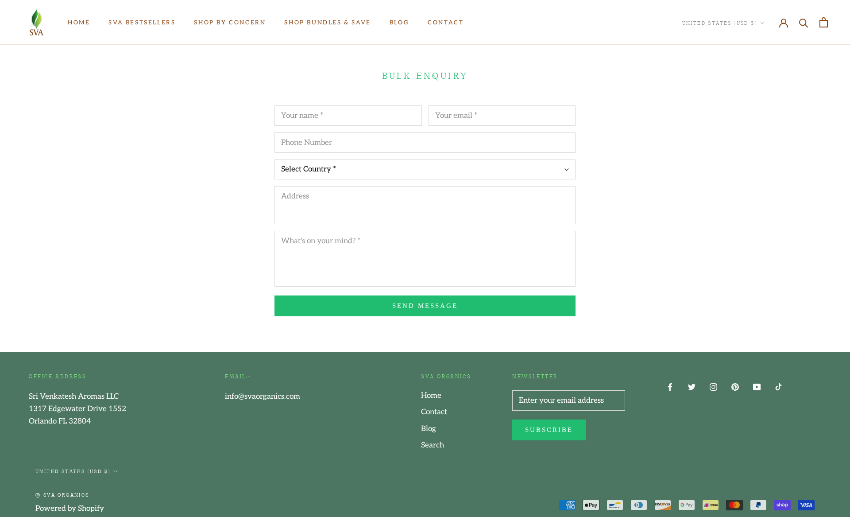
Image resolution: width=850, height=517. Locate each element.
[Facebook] (670, 387)
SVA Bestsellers (141, 22)
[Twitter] (691, 387)
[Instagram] (713, 387)
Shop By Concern (230, 22)
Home (79, 22)
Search (432, 445)
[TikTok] (778, 387)
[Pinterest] (735, 387)
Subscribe (549, 429)
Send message (425, 305)
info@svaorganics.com (262, 396)
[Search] (803, 22)
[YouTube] (757, 387)
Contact (446, 22)
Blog (399, 22)
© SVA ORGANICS (62, 494)
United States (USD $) (719, 22)
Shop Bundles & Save (327, 22)
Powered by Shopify (69, 508)
